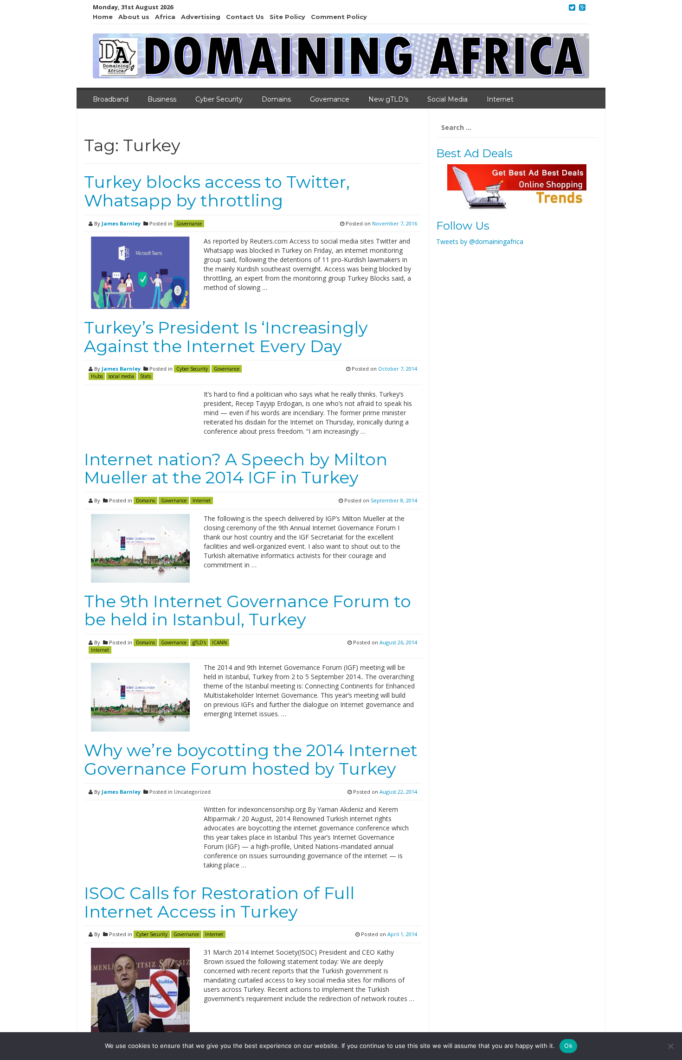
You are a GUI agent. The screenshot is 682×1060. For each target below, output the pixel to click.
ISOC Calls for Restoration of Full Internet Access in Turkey (219, 902)
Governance (329, 99)
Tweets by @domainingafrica (479, 241)
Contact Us (245, 16)
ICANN (219, 642)
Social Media (447, 99)
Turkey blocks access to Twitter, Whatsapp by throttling (217, 191)
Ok (568, 1045)
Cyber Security (219, 99)
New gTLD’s (388, 99)
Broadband (111, 99)
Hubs (97, 376)
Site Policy (287, 16)
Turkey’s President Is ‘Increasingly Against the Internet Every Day (226, 336)
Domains (276, 99)
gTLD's (199, 642)
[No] (670, 1046)
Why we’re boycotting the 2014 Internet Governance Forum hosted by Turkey (251, 759)
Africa (165, 16)
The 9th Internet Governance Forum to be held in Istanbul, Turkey (247, 610)
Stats (145, 376)
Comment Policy (339, 16)
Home (103, 16)
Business (162, 99)
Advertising (200, 16)
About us (133, 16)
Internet (500, 99)
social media (121, 376)
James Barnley (121, 223)
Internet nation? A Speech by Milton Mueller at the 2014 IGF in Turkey (235, 468)
